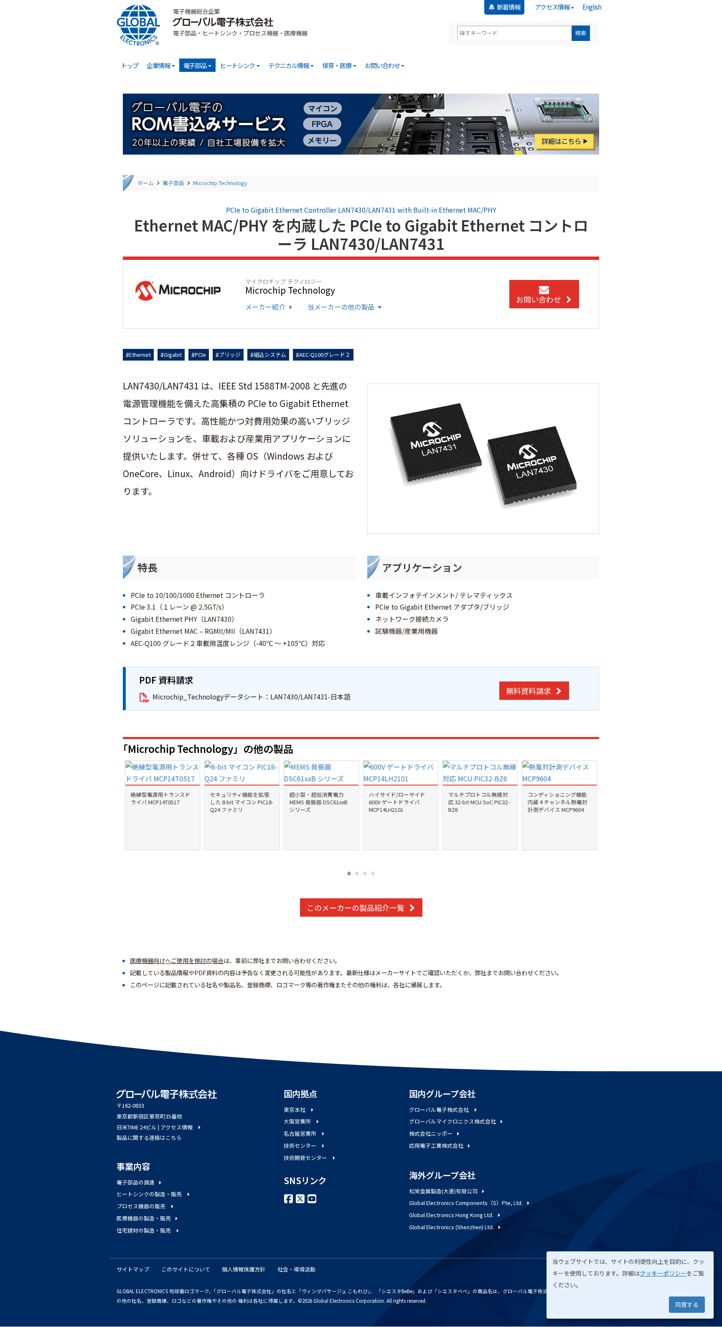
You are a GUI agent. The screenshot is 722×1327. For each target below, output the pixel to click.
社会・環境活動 (296, 1269)
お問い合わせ (383, 65)
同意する (687, 1304)
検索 (580, 33)
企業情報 (159, 65)
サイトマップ (133, 1269)
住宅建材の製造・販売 (144, 1230)
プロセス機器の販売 (142, 1206)
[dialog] (630, 1285)
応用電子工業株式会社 (436, 1145)
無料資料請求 (528, 690)
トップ (129, 65)
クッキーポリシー (663, 1273)
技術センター (301, 1145)
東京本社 (295, 1109)
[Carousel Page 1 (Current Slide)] (349, 873)
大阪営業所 (298, 1121)
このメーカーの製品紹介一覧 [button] (355, 907)
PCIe (200, 354)
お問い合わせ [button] (538, 299)
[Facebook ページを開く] (289, 1197)
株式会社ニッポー (431, 1133)
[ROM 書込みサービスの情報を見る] (361, 124)
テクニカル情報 (289, 65)
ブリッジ (230, 354)
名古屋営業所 (301, 1133)
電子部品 (195, 65)
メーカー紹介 (265, 307)
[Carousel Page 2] (357, 873)
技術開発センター (306, 1158)
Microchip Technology (220, 183)
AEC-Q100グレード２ (325, 354)
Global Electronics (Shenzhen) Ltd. (451, 1227)
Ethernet (140, 354)
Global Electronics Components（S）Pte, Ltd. (466, 1203)
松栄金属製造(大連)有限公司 (443, 1191)
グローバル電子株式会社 (439, 1109)
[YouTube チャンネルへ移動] (312, 1197)
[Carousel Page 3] (365, 873)
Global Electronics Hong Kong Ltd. (451, 1215)
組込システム (270, 354)
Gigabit (173, 354)
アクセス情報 (552, 6)
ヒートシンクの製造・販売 (150, 1194)
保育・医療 (337, 65)
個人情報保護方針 (243, 1269)
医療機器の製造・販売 (144, 1218)
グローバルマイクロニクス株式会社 (452, 1121)
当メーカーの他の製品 (341, 307)
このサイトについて (185, 1269)
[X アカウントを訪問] (300, 1197)
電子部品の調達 (136, 1182)
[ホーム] (142, 25)
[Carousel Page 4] (373, 873)
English (591, 6)
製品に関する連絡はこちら (149, 1137)
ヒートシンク (238, 65)
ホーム (145, 183)
